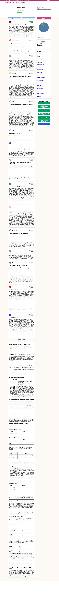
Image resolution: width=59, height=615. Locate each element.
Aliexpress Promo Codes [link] (40, 64)
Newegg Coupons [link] (39, 72)
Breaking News (17, 0)
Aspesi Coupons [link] (39, 75)
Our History (13, 0)
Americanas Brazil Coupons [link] (41, 77)
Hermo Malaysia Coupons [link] (40, 83)
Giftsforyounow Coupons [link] (40, 80)
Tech (29, 0)
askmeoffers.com (9, 2)
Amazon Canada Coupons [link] (40, 93)
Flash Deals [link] (38, 56)
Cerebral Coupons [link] (39, 85)
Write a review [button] (44, 18)
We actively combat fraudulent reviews (44, 110)
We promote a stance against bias (44, 121)
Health (26, 0)
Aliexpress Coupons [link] (40, 67)
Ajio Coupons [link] (39, 91)
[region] (47, 12)
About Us (9, 0)
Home (6, 0)
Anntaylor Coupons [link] (40, 69)
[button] (44, 103)
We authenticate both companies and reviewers (44, 117)
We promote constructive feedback (44, 114)
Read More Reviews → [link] (22, 339)
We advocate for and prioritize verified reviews (44, 106)
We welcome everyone (44, 103)
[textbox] (28, 2)
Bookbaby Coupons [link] (40, 88)
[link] (12, 11)
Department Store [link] (39, 53)
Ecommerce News (22, 0)
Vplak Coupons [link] (39, 96)
